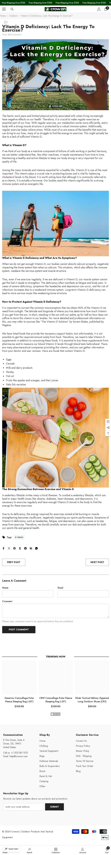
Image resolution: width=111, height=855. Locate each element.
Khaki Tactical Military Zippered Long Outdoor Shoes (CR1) (92, 699)
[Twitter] (9, 548)
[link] (30, 850)
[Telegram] (25, 548)
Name (5, 587)
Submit (54, 806)
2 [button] (55, 714)
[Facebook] (3, 548)
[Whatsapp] (36, 548)
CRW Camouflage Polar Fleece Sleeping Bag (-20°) (55, 699)
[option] (19, 685)
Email (60, 587)
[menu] (4, 9)
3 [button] (58, 714)
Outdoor (13, 15)
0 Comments (16, 34)
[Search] (12, 9)
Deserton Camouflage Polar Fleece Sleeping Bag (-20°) (19, 699)
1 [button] (52, 714)
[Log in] (98, 9)
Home (3, 15)
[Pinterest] (14, 548)
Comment (7, 601)
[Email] (31, 548)
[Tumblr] (20, 548)
